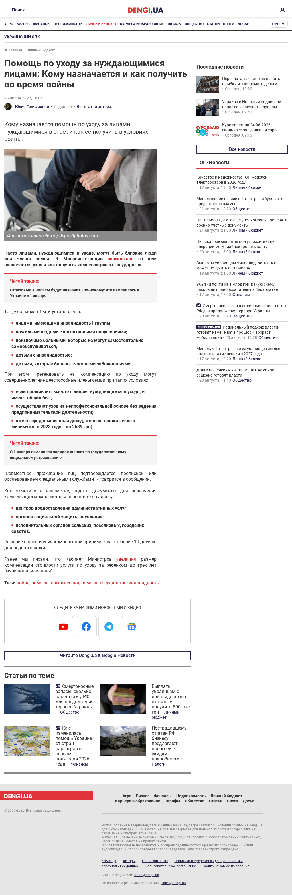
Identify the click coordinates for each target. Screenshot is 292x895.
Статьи (213, 24)
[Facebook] (86, 626)
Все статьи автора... (96, 106)
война (23, 583)
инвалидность (144, 583)
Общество (194, 24)
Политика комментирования (226, 866)
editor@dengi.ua (146, 875)
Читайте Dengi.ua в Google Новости (97, 655)
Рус (276, 24)
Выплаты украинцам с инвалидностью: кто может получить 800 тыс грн (171, 699)
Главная (15, 50)
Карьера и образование (142, 24)
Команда (109, 861)
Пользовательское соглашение (170, 866)
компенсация (65, 583)
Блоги (228, 24)
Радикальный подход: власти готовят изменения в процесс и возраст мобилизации (237, 332)
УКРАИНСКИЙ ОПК (22, 37)
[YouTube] (63, 626)
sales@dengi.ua (173, 883)
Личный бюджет (101, 24)
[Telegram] (108, 626)
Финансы (41, 24)
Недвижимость (68, 24)
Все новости (242, 149)
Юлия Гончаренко (32, 106)
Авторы (129, 861)
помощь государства (104, 583)
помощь (40, 583)
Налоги (158, 764)
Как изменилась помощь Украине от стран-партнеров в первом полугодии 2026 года (74, 746)
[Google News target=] (131, 626)
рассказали (120, 258)
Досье (243, 24)
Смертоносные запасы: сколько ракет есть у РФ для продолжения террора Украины (75, 697)
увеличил (126, 559)
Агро (8, 24)
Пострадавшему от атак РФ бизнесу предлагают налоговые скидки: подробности (169, 743)
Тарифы (174, 24)
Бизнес (23, 24)
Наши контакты (155, 861)
